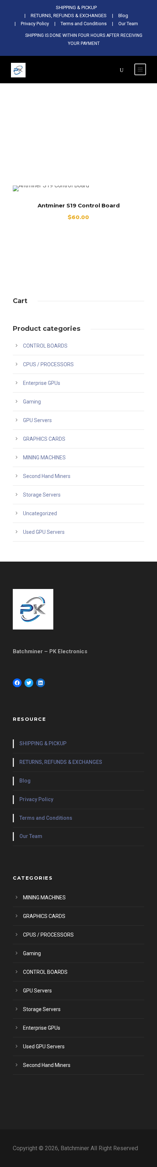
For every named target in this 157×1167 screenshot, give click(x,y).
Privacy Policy (35, 23)
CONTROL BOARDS (45, 346)
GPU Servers (37, 420)
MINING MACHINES (44, 457)
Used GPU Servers (44, 532)
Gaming (32, 402)
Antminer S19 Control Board (79, 205)
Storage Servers (42, 495)
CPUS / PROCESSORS (48, 364)
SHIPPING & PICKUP (42, 743)
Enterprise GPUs (41, 383)
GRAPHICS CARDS (44, 439)
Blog (25, 781)
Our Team (128, 23)
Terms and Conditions (84, 23)
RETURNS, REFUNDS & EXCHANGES (60, 762)
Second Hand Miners (46, 476)
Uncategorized (40, 513)
